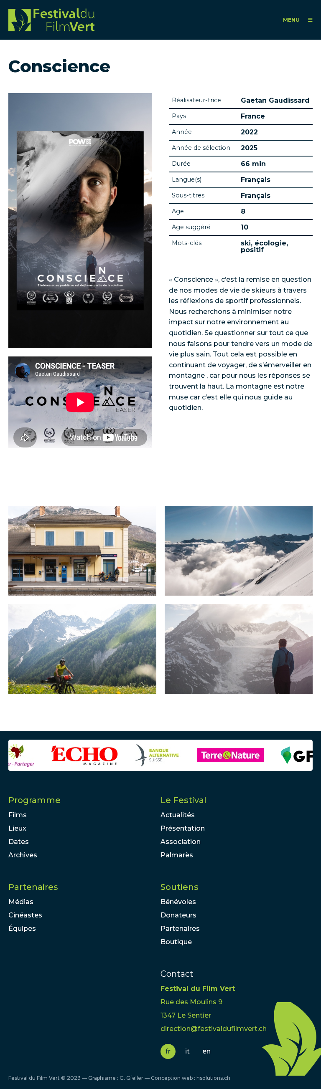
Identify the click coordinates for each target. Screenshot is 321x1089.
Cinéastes (25, 915)
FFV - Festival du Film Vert (51, 20)
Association (180, 842)
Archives (22, 855)
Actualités (177, 815)
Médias (20, 902)
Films (17, 815)
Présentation (182, 828)
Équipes (22, 928)
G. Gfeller (131, 1078)
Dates (18, 842)
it (187, 1051)
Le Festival (183, 800)
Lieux (17, 828)
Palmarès (176, 855)
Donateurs (178, 915)
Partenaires (33, 887)
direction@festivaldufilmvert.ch (213, 1029)
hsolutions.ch (213, 1078)
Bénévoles (178, 902)
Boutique (176, 942)
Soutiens (179, 887)
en (206, 1051)
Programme (34, 800)
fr (168, 1051)
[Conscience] (82, 551)
